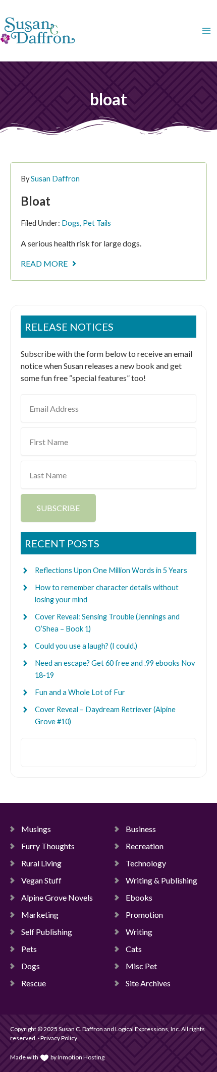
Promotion (144, 914)
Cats (134, 949)
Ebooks (139, 897)
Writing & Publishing (161, 880)
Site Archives (148, 983)
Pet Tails (97, 223)
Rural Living (41, 863)
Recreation (145, 846)
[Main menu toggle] (206, 30)
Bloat (35, 201)
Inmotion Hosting (81, 1057)
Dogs (71, 223)
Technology (146, 863)
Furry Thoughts (48, 846)
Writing (139, 931)
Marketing (40, 914)
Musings (36, 829)
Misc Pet (141, 966)
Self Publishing (46, 931)
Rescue (33, 983)
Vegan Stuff (41, 880)
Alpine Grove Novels (57, 897)
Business (141, 829)
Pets (29, 949)
